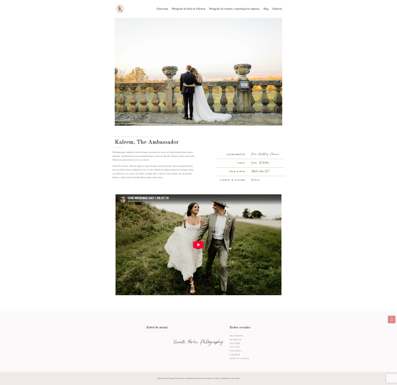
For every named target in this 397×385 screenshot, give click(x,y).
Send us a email (240, 358)
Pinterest (236, 351)
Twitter (235, 347)
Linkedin (235, 355)
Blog (265, 9)
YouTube (235, 343)
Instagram (236, 336)
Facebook (236, 340)
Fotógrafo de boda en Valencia (188, 9)
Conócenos (162, 9)
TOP (391, 320)
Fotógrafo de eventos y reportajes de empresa (234, 9)
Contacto (277, 9)
